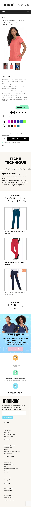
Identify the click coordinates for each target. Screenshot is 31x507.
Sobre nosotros (7, 462)
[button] (8, 146)
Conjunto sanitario (9, 500)
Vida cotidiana (8, 490)
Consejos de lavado (8, 447)
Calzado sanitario (8, 488)
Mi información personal (9, 434)
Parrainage (6, 449)
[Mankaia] (8, 5)
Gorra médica (7, 486)
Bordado (6, 466)
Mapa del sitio (7, 472)
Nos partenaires (7, 477)
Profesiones (7, 495)
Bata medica (7, 483)
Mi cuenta (6, 425)
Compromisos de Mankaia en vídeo (11, 451)
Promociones (7, 497)
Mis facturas (7, 428)
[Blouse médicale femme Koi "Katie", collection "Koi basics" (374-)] (5, 66)
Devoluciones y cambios (9, 445)
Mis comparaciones (8, 436)
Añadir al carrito (18, 139)
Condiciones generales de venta (11, 468)
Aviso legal (6, 460)
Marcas (6, 493)
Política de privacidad (9, 464)
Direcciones (6, 432)
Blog (5, 474)
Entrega (6, 443)
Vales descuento (7, 430)
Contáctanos (7, 470)
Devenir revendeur (8, 453)
